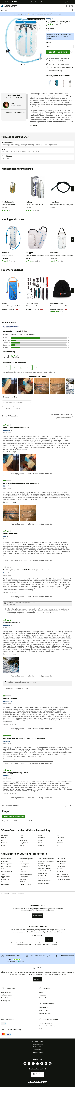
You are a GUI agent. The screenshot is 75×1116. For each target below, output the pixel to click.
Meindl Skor (42, 878)
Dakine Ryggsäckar (44, 880)
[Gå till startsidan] (2, 893)
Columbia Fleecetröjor (45, 871)
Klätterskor (23, 871)
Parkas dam (5, 861)
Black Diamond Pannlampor (43, 874)
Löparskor (23, 869)
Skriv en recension (51, 26)
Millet (21, 837)
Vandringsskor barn (26, 874)
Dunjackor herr (6, 866)
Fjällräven (41, 835)
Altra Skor (60, 871)
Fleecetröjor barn (25, 884)
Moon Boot (23, 840)
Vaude (40, 843)
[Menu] (1, 10)
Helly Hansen (24, 843)
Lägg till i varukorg (58, 52)
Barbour (22, 845)
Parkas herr (4, 869)
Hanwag (59, 840)
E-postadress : (37, 935)
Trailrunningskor (25, 866)
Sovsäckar (4, 882)
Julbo (58, 835)
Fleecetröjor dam (6, 864)
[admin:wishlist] (72, 52)
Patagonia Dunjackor (63, 879)
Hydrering (13, 893)
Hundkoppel (61, 866)
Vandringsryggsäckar (26, 858)
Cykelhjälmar (24, 876)
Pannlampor (5, 879)
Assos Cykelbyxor (43, 883)
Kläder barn (23, 882)
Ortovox (3, 837)
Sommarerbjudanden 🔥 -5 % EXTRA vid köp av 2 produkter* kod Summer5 (37, 14)
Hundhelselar (61, 864)
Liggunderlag (5, 876)
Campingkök (5, 884)
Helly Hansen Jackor (44, 868)
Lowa (3, 845)
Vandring (6, 893)
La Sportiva (4, 843)
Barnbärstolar (24, 879)
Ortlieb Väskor (61, 869)
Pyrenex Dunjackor (44, 865)
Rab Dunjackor (61, 861)
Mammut (41, 845)
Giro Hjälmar (61, 858)
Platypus (50, 19)
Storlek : (49, 42)
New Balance (61, 837)
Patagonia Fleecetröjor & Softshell (46, 862)
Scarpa (40, 840)
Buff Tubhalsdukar (62, 874)
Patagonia (4, 835)
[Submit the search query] (73, 10)
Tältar (3, 874)
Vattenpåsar (21, 893)
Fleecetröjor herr (6, 871)
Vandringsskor (24, 864)
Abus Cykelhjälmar (63, 876)
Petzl (58, 845)
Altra (21, 835)
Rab (2, 840)
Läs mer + (50, 38)
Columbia (41, 837)
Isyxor (22, 861)
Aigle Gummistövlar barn (46, 858)
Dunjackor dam (6, 858)
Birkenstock (60, 843)
